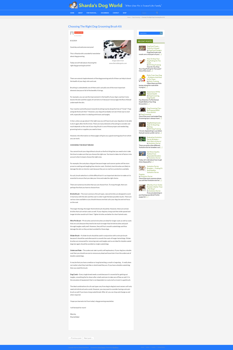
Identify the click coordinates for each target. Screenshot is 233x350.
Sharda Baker (79, 35)
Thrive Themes (101, 347)
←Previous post (75, 338)
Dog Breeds (105, 13)
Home (72, 13)
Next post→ (88, 338)
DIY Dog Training (155, 65)
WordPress (115, 347)
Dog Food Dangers (155, 50)
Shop (124, 13)
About (80, 13)
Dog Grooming (79, 32)
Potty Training (154, 81)
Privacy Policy (161, 347)
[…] (161, 54)
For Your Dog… (92, 13)
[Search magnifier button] (161, 33)
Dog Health (151, 98)
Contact (116, 13)
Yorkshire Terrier (155, 143)
